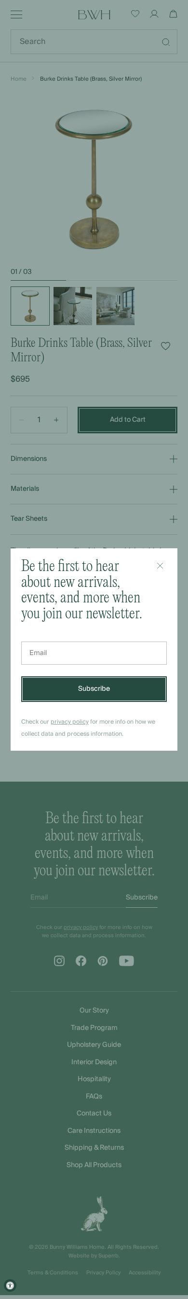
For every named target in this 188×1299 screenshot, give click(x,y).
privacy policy (70, 722)
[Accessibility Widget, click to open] (10, 1285)
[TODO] (160, 565)
